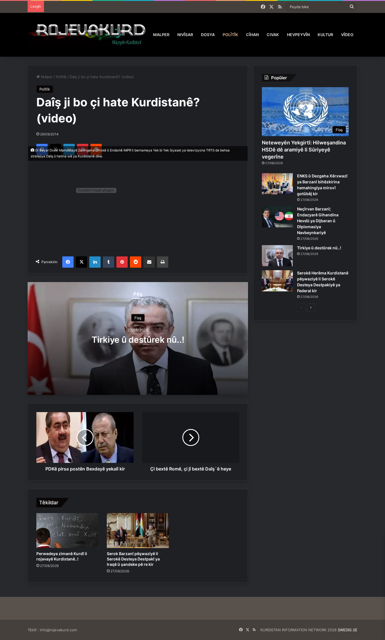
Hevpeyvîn (298, 34)
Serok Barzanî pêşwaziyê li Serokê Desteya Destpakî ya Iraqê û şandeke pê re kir (133, 559)
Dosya (208, 34)
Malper (161, 34)
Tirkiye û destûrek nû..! (138, 339)
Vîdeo (347, 34)
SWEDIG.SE (347, 630)
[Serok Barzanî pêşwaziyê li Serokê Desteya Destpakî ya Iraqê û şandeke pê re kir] (138, 530)
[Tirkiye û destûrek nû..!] (277, 255)
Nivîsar (185, 34)
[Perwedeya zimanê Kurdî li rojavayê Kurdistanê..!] (67, 530)
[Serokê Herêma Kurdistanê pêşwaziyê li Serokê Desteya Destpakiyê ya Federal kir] (277, 280)
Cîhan (252, 34)
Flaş (137, 317)
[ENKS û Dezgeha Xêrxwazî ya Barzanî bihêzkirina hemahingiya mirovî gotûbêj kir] (277, 183)
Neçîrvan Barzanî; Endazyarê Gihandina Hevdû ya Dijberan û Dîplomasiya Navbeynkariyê (317, 220)
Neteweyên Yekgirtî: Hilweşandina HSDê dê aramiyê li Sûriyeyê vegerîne (304, 150)
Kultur (325, 34)
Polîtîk (230, 34)
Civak (273, 34)
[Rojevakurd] (88, 34)
